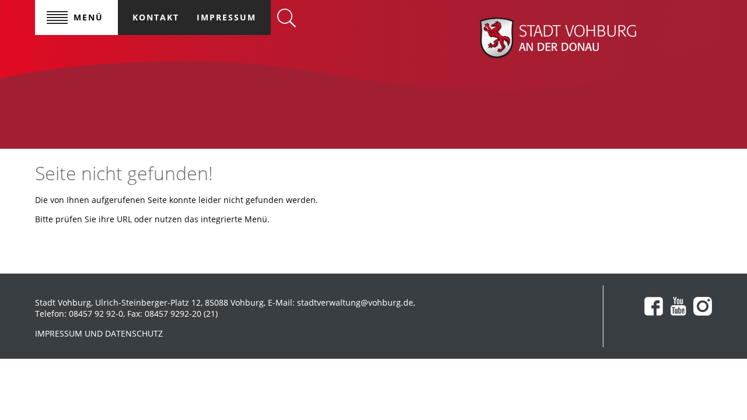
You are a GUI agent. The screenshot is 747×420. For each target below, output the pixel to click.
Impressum (226, 17)
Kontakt (155, 17)
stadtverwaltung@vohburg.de (355, 302)
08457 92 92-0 (96, 313)
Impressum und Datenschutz (99, 333)
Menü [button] (88, 17)
